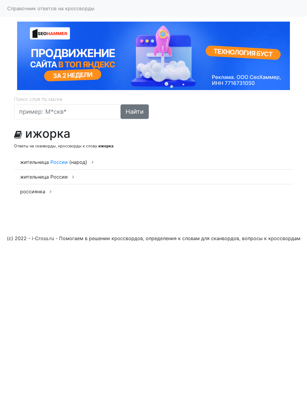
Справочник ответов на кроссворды (50, 8)
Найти (135, 111)
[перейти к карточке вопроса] (93, 162)
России (59, 162)
